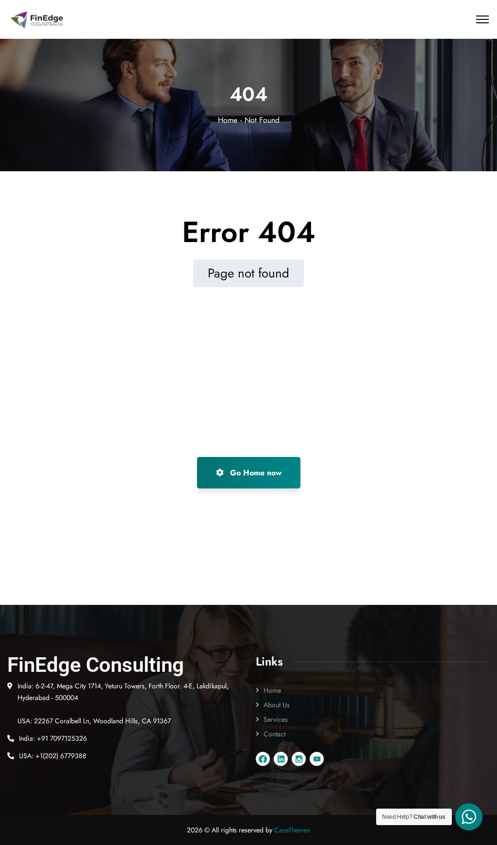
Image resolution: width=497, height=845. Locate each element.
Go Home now (255, 472)
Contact (274, 734)
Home (227, 120)
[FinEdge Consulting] (37, 20)
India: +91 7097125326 (53, 738)
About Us (277, 705)
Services (276, 719)
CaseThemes (292, 830)
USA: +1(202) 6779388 (52, 756)
